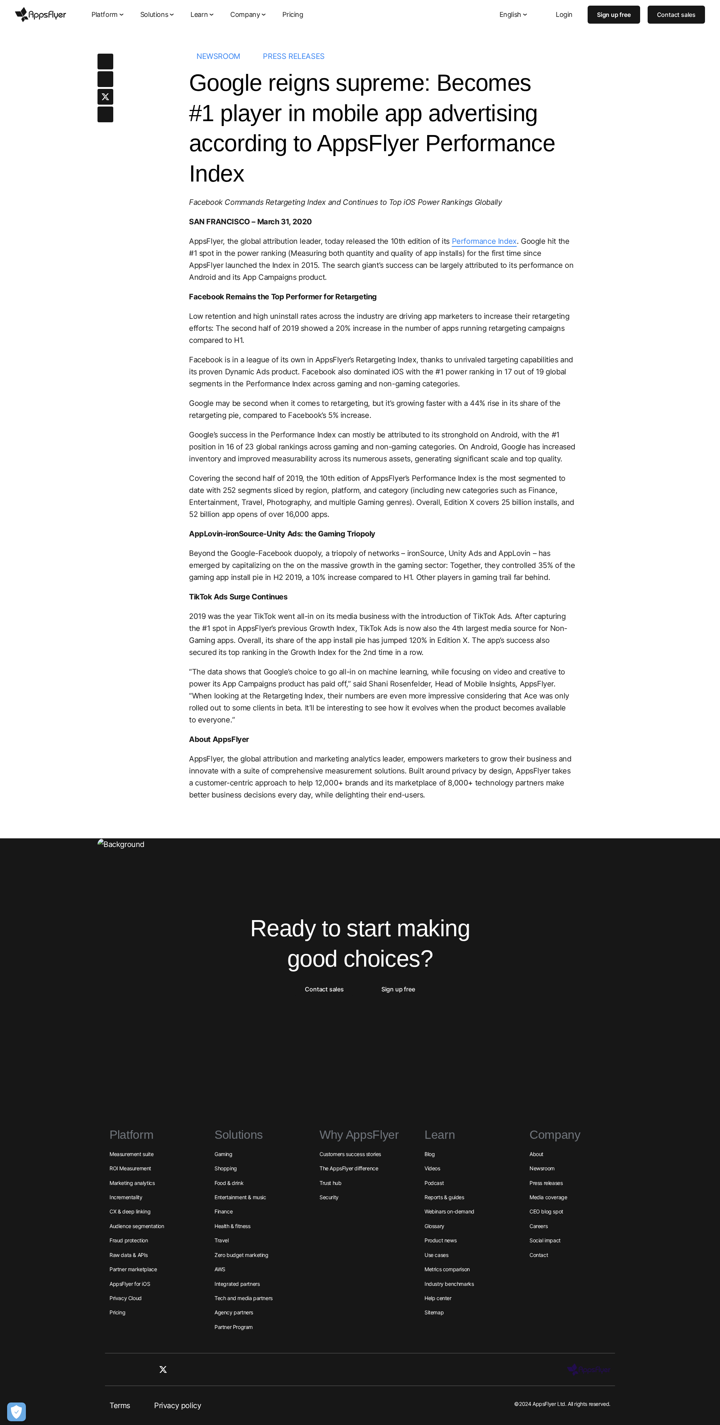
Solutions (154, 14)
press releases (293, 56)
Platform (105, 14)
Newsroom (218, 56)
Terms (120, 1405)
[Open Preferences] (16, 1411)
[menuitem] (108, 15)
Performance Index (484, 241)
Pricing (292, 14)
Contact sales (676, 14)
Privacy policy (177, 1405)
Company (245, 14)
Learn (199, 14)
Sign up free (614, 14)
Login (564, 14)
